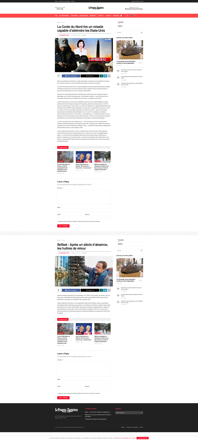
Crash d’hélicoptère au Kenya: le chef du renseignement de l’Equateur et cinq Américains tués (63, 167)
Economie (74, 15)
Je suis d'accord (142, 438)
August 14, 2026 (98, 171)
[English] (132, 15)
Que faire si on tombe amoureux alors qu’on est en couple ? (131, 70)
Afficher (56, 1)
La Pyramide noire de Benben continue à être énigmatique (125, 62)
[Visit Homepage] (96, 8)
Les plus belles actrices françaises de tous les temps (131, 77)
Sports (100, 15)
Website (87, 214)
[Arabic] (131, 15)
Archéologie (83, 15)
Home (58, 22)
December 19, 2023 (75, 35)
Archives (116, 15)
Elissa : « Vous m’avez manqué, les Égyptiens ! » (98, 412)
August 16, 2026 (79, 170)
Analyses (63, 22)
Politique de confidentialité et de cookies (125, 438)
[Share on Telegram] (105, 75)
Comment (60, 188)
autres (108, 15)
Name (59, 207)
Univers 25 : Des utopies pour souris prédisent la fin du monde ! (132, 84)
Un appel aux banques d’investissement (95, 419)
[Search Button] (127, 16)
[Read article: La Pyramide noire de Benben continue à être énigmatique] (129, 49)
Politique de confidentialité (64, 1)
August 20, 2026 (61, 173)
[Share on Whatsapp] (101, 75)
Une (56, 15)
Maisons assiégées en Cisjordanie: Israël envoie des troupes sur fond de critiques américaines (101, 166)
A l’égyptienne (64, 15)
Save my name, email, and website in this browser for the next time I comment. (79, 221)
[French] (134, 15)
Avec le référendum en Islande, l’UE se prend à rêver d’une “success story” (84, 166)
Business (93, 15)
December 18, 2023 (76, 253)
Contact (72, 1)
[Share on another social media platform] (109, 75)
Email (59, 214)
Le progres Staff (64, 35)
